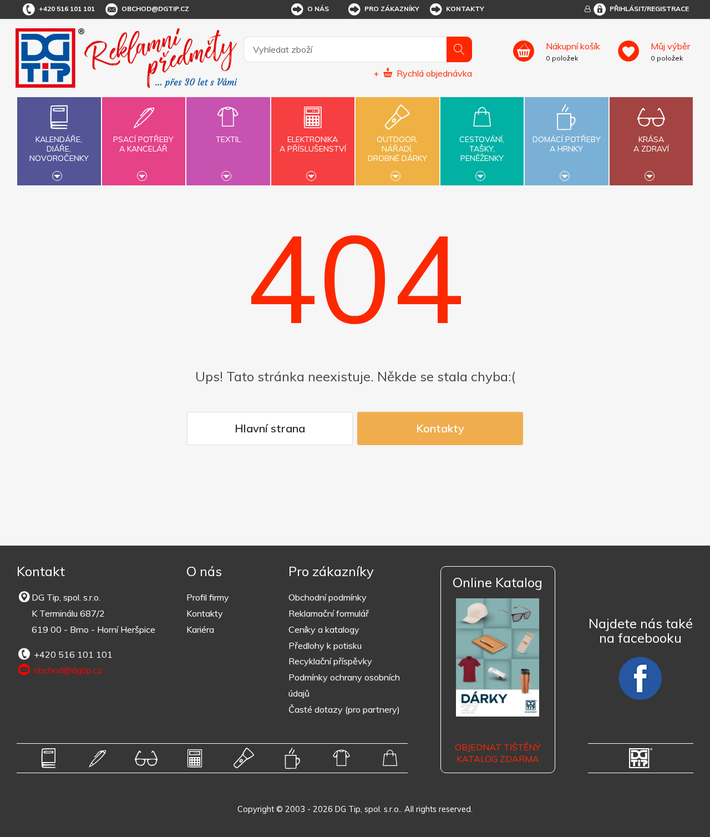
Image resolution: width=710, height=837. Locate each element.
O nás (318, 8)
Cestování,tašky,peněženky (481, 148)
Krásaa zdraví (651, 144)
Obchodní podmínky (327, 597)
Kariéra (200, 629)
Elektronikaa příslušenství (313, 144)
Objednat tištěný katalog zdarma (497, 753)
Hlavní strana (270, 428)
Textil (228, 139)
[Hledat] (459, 49)
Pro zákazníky (391, 8)
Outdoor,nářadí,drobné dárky (397, 148)
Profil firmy (207, 597)
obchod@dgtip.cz (155, 8)
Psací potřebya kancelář (143, 144)
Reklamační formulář (328, 613)
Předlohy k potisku (325, 645)
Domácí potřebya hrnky (566, 144)
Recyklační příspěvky (330, 661)
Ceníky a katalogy (323, 629)
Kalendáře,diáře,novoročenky (59, 148)
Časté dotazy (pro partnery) (344, 709)
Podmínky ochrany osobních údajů (344, 685)
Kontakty (465, 8)
